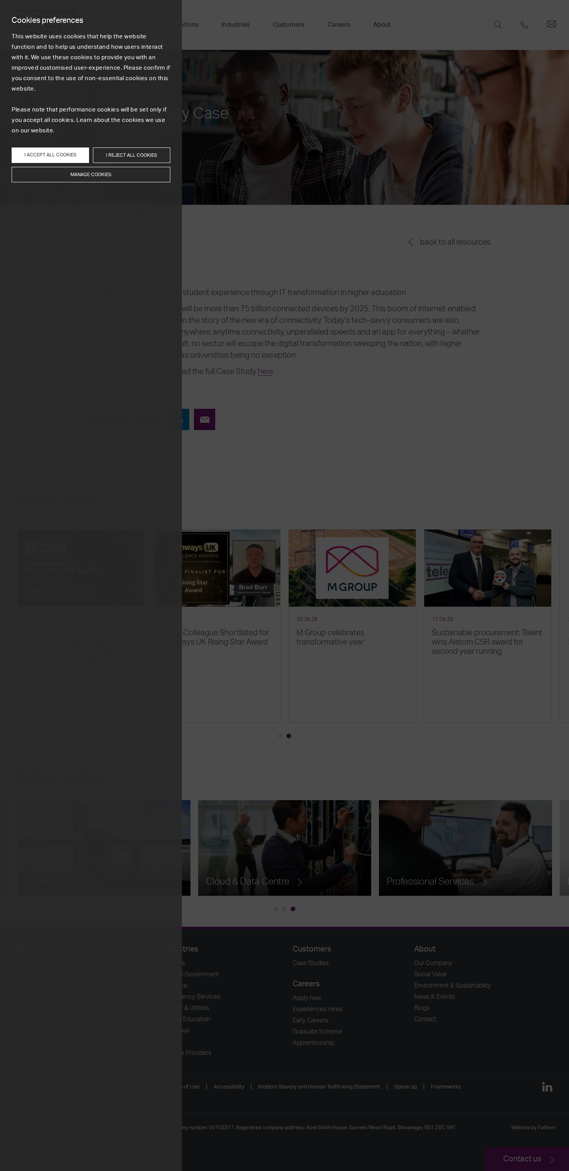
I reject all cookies (131, 155)
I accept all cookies (50, 155)
